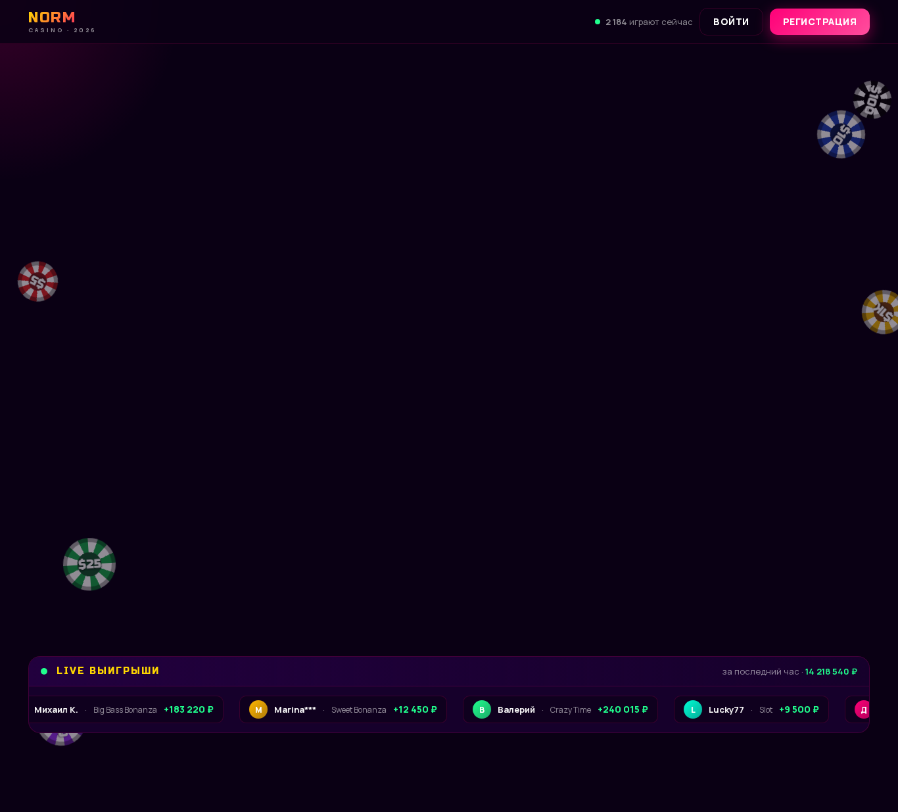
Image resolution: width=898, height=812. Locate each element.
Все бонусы (268, 576)
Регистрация (820, 21)
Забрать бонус (116, 576)
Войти (731, 21)
